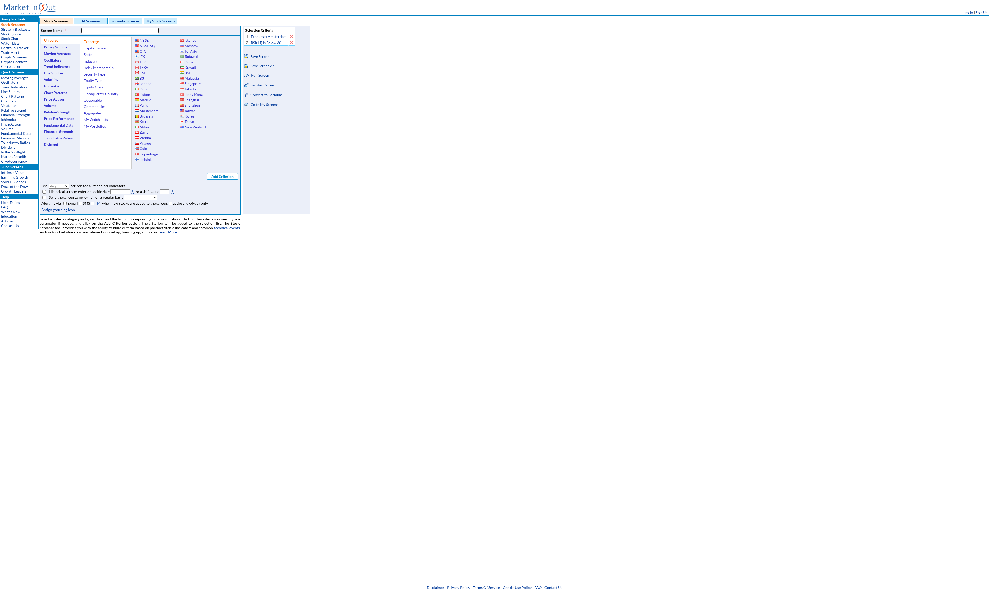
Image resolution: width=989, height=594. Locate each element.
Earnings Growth (14, 177)
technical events (227, 227)
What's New (10, 212)
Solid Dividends (13, 182)
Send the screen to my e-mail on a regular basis (86, 197)
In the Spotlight (13, 152)
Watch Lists (10, 43)
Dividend (8, 147)
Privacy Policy (458, 587)
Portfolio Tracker (15, 48)
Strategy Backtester (16, 29)
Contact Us (10, 225)
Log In (968, 12)
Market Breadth (13, 156)
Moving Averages (14, 78)
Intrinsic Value (12, 172)
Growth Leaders (14, 191)
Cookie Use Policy (517, 587)
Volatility (8, 105)
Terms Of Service (486, 587)
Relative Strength (14, 110)
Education (9, 216)
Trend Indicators (14, 87)
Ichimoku (8, 119)
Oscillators (10, 82)
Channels (8, 101)
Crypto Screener (14, 57)
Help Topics (10, 202)
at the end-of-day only (190, 203)
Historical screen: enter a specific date (79, 191)
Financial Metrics (15, 138)
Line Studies (10, 91)
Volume (7, 129)
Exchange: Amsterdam (269, 36)
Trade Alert (10, 52)
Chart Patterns (13, 96)
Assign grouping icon (58, 209)
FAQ (4, 207)
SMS (86, 203)
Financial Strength (15, 115)
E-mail (72, 203)
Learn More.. (168, 232)
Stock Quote (11, 34)
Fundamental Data (16, 133)
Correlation (10, 66)
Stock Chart (10, 38)
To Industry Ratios (15, 142)
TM (97, 203)
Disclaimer (435, 587)
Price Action (11, 124)
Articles (7, 221)
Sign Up (982, 12)
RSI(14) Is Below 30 (266, 42)
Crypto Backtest (14, 62)
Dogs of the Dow (14, 186)
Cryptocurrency (14, 161)
